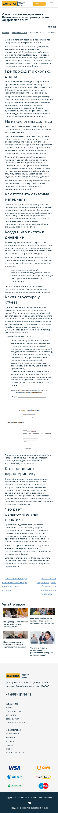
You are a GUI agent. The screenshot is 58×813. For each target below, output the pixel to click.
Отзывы (9, 749)
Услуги (9, 708)
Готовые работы (13, 711)
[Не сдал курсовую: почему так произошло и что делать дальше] (15, 612)
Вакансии (10, 738)
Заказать (39, 4)
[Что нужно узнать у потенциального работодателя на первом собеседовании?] (42, 637)
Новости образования (16, 723)
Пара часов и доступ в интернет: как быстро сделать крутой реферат (14, 644)
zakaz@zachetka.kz (39, 808)
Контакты (10, 741)
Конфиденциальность (16, 753)
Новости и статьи (19, 33)
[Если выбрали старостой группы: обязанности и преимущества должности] (42, 611)
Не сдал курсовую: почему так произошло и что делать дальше (15, 624)
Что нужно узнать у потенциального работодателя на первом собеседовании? (41, 651)
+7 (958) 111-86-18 (18, 694)
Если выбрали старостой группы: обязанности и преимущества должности (46, 586)
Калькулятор (11, 715)
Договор (10, 745)
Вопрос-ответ (12, 719)
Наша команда (12, 734)
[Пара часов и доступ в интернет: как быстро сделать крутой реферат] (15, 634)
